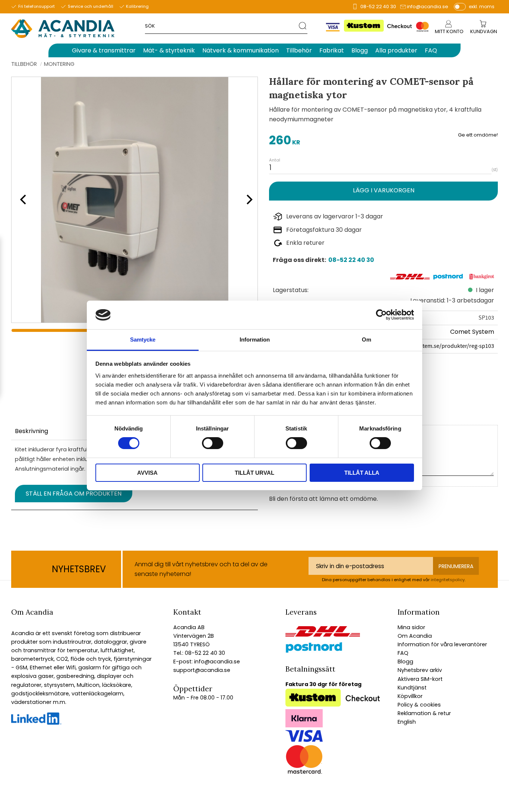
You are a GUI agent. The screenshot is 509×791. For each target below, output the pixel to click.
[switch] (212, 443)
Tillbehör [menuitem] (299, 50)
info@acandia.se (427, 6)
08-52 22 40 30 (378, 6)
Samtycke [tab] (142, 339)
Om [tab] (366, 339)
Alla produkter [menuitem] (396, 50)
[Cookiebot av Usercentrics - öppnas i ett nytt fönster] (381, 314)
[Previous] (22, 200)
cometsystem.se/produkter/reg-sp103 (446, 346)
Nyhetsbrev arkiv (420, 670)
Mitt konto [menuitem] (449, 31)
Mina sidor (411, 627)
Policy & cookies (419, 704)
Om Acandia (415, 636)
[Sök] (303, 25)
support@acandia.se (201, 670)
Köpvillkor (410, 696)
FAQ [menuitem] (431, 50)
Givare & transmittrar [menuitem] (104, 50)
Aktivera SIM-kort (420, 679)
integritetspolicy (448, 580)
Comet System (472, 331)
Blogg (405, 661)
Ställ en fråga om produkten (73, 493)
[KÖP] (383, 191)
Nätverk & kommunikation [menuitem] (240, 50)
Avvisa (147, 473)
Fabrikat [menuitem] (331, 50)
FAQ (403, 653)
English (407, 722)
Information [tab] (255, 339)
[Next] (247, 200)
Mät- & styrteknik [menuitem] (169, 50)
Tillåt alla (361, 473)
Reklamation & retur (424, 713)
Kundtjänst (412, 687)
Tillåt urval (254, 473)
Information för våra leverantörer (442, 644)
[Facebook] (36, 723)
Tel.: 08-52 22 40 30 (199, 653)
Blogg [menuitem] (359, 50)
